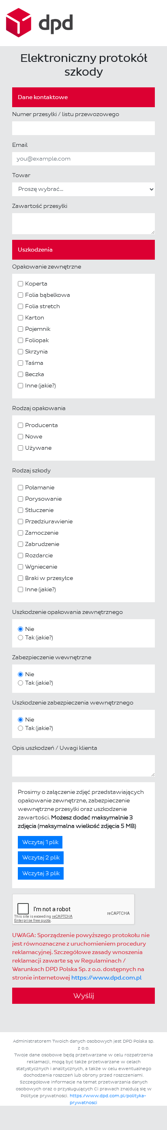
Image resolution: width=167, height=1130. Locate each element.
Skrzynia (36, 351)
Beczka (34, 374)
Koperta (36, 283)
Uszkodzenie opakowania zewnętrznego (67, 612)
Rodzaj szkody (31, 470)
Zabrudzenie (42, 544)
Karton (34, 317)
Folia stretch (42, 306)
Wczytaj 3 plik (41, 873)
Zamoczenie (41, 532)
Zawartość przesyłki (39, 206)
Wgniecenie (41, 566)
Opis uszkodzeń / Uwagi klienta (54, 748)
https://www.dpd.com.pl (106, 977)
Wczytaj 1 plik (40, 842)
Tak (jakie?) (39, 637)
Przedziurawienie (49, 521)
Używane (38, 447)
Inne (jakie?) (40, 385)
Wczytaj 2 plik (41, 857)
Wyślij (83, 995)
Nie (29, 629)
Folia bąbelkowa (47, 295)
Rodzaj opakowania (39, 408)
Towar (21, 175)
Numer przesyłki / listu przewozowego (65, 114)
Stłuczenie (39, 510)
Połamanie (39, 487)
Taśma (34, 363)
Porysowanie (43, 498)
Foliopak (37, 340)
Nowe (33, 436)
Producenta (41, 425)
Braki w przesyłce (49, 578)
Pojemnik (37, 329)
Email (20, 145)
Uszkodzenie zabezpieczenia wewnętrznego (72, 702)
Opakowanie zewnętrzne (46, 266)
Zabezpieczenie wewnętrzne (51, 657)
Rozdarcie (39, 555)
